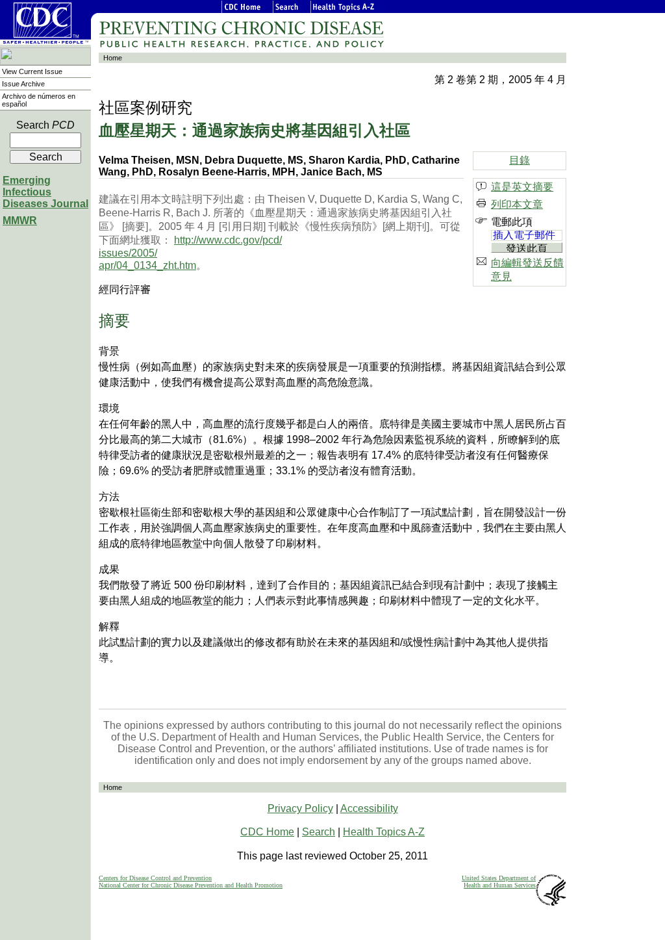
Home (112, 58)
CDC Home (267, 831)
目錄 (519, 160)
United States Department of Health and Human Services (499, 881)
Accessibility (369, 808)
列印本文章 (517, 204)
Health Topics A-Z (384, 831)
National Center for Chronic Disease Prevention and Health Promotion (190, 885)
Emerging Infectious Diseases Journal (45, 192)
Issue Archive (23, 84)
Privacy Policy (300, 808)
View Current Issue (32, 71)
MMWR (20, 220)
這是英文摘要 (522, 186)
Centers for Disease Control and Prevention (155, 878)
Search (45, 125)
